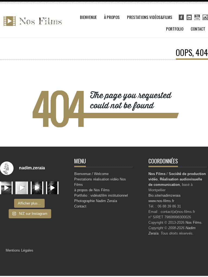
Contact (198, 29)
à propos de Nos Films (92, 190)
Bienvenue (88, 17)
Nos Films (194, 222)
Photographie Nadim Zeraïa (95, 201)
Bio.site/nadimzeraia (164, 195)
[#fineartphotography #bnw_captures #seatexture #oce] (6, 188)
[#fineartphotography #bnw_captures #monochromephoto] (21, 188)
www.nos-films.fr (161, 201)
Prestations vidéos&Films (149, 17)
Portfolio (174, 29)
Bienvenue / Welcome (91, 174)
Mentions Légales (19, 250)
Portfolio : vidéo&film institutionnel (101, 195)
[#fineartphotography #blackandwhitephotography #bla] (37, 188)
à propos (112, 17)
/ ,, (177, 179)
